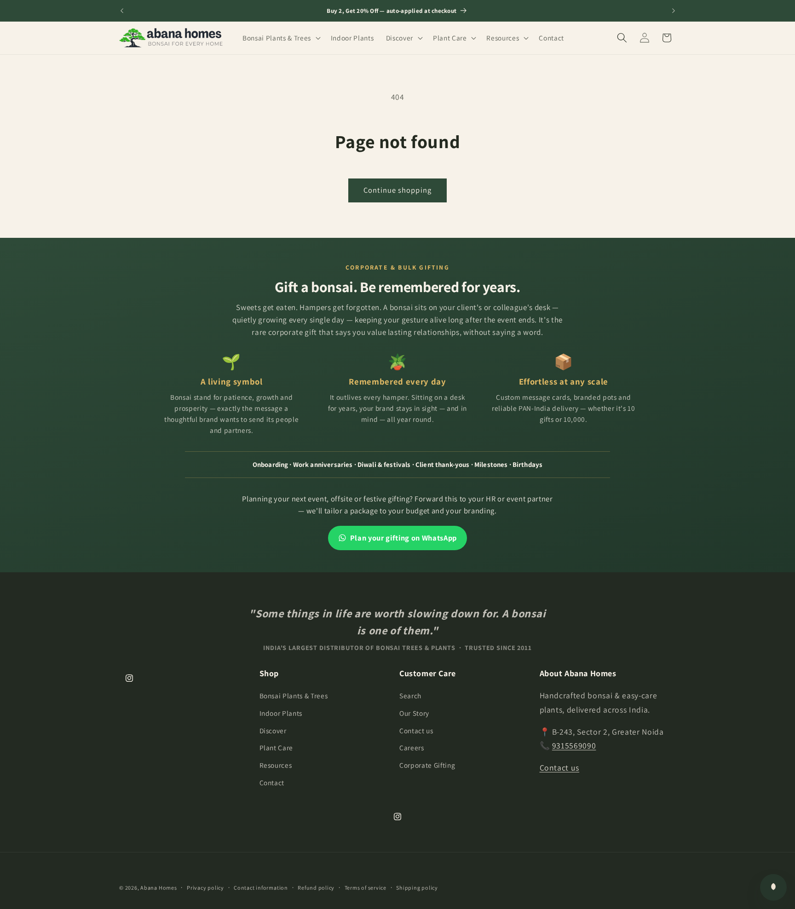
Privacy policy (205, 887)
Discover (273, 730)
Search (410, 695)
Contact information (261, 887)
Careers (411, 747)
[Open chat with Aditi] (773, 887)
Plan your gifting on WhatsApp (403, 538)
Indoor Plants (281, 713)
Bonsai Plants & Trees (293, 695)
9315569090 (574, 745)
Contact (272, 782)
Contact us (416, 730)
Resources (275, 765)
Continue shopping (397, 190)
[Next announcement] (673, 10)
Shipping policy (417, 887)
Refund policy (316, 887)
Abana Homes (158, 887)
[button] (280, 37)
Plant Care (276, 747)
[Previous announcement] (122, 10)
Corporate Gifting (427, 765)
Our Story (414, 713)
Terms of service (365, 887)
